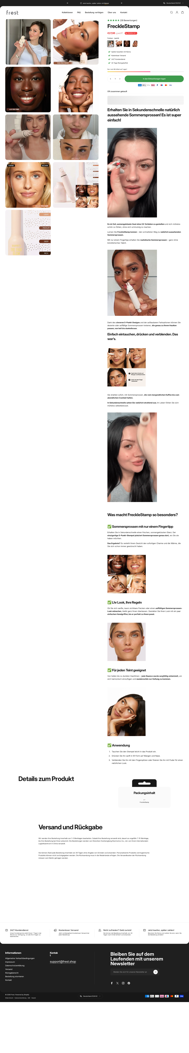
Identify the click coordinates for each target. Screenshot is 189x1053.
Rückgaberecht (11, 973)
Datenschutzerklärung (14, 965)
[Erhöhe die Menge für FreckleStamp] (120, 79)
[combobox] (173, 3)
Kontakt (8, 980)
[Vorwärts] (121, 3)
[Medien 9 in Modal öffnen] (28, 232)
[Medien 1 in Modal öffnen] (28, 42)
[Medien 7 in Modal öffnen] (28, 185)
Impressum (10, 962)
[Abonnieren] (155, 972)
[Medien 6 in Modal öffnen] (75, 137)
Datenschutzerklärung (20, 998)
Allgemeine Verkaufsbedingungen (20, 958)
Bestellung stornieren (14, 976)
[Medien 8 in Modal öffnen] (75, 185)
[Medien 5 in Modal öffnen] (28, 137)
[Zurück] (67, 3)
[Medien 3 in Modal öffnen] (28, 89)
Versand (8, 969)
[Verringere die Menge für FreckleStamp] (110, 79)
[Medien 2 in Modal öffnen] (75, 42)
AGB (29, 998)
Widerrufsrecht (9, 998)
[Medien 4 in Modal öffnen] (75, 89)
